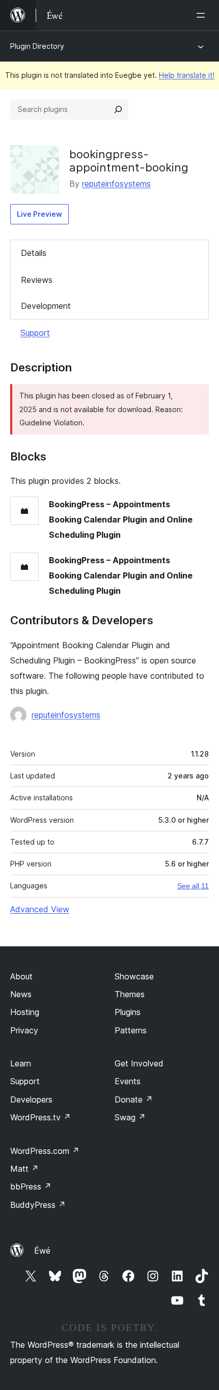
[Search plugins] (118, 109)
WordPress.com (44, 1151)
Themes (130, 994)
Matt (24, 1169)
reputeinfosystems (116, 184)
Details (33, 253)
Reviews (36, 280)
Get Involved (139, 1063)
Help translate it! (186, 75)
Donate (134, 1099)
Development (46, 306)
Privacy (24, 1030)
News (21, 994)
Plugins (128, 1012)
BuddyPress (38, 1205)
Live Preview (39, 214)
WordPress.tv (40, 1117)
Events (128, 1081)
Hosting (24, 1012)
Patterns (131, 1030)
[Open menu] (202, 15)
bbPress (30, 1186)
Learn (20, 1063)
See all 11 (193, 886)
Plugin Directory (37, 46)
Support (35, 333)
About (21, 976)
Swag (130, 1117)
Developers (31, 1099)
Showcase (134, 976)
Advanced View (39, 909)
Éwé (42, 1251)
